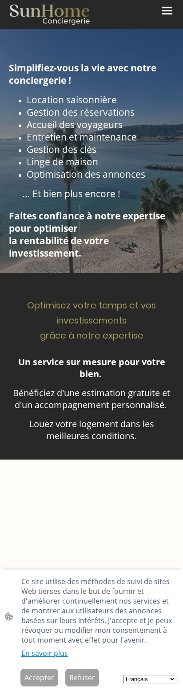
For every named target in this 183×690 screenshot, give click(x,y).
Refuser (82, 677)
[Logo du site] (49, 14)
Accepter (39, 677)
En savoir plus (44, 653)
